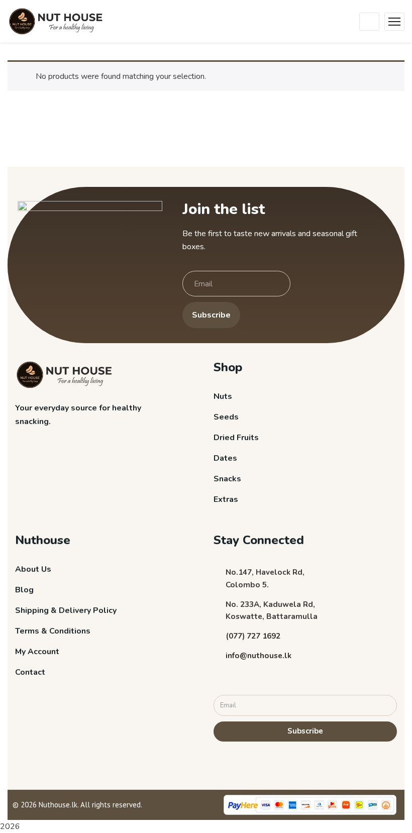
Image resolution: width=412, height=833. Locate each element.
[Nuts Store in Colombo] (59, 20)
